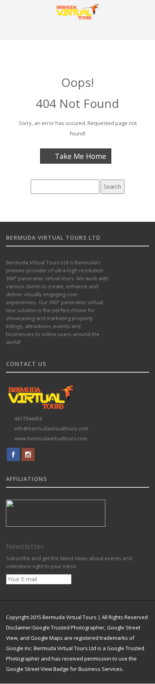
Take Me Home (79, 156)
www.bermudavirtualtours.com (50, 438)
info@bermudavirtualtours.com (51, 428)
